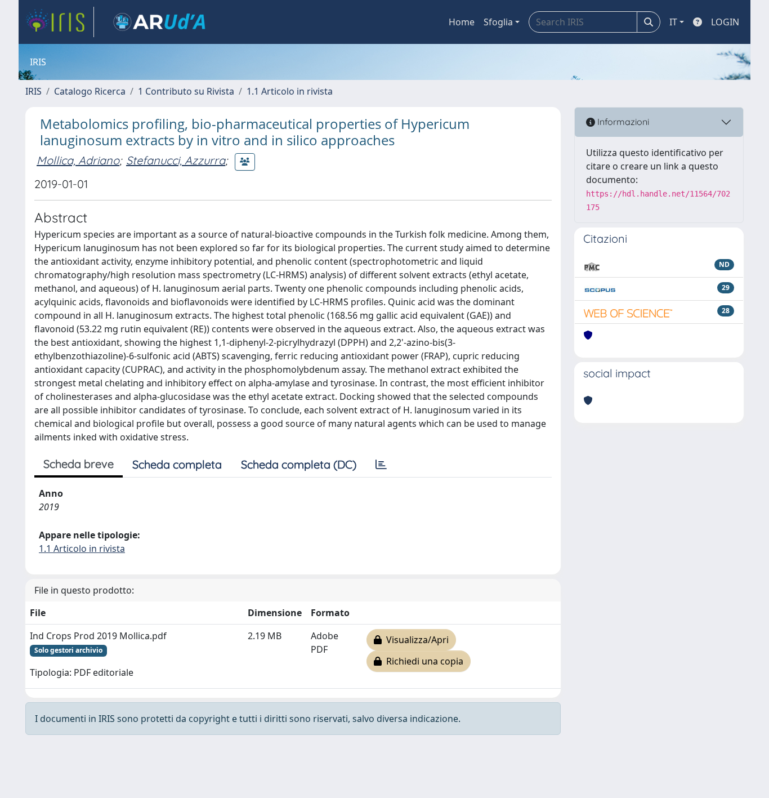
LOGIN (725, 22)
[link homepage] (59, 22)
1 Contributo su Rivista (186, 91)
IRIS (33, 91)
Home (462, 22)
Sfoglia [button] (498, 22)
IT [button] (673, 22)
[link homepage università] (159, 22)
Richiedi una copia (422, 661)
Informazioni (622, 121)
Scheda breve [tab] (78, 464)
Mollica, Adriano (78, 160)
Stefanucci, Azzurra (175, 160)
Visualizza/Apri (415, 640)
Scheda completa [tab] (177, 464)
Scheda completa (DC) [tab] (298, 464)
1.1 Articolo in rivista (290, 91)
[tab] (381, 464)
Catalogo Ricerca (90, 91)
